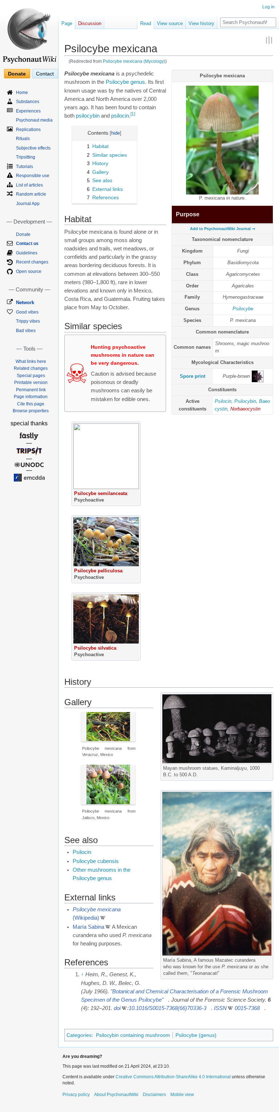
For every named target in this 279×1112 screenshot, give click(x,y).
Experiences (28, 111)
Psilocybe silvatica (95, 648)
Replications (28, 129)
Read (145, 23)
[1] (132, 113)
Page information (31, 396)
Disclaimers (154, 1094)
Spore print (192, 376)
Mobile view (182, 1094)
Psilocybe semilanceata (100, 493)
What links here (31, 361)
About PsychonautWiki (116, 1094)
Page (66, 23)
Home (22, 92)
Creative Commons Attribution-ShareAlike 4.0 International (173, 1076)
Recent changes (32, 262)
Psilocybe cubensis (96, 861)
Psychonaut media (34, 120)
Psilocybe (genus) (196, 1035)
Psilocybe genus (125, 82)
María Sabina (88, 927)
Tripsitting (25, 157)
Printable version (31, 382)
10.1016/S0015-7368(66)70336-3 (167, 1008)
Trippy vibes (28, 321)
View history (201, 23)
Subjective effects (33, 148)
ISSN (220, 1008)
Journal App (28, 203)
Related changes (31, 368)
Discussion (89, 23)
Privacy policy (76, 1094)
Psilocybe (242, 308)
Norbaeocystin (245, 409)
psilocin (120, 116)
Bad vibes (26, 330)
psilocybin (88, 116)
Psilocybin (245, 401)
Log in (268, 6)
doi (117, 1008)
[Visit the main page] (29, 32)
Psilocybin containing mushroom (133, 1035)
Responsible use (32, 175)
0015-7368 (247, 1008)
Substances (27, 101)
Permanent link (31, 389)
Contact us (27, 243)
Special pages (31, 375)
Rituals (23, 138)
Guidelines (26, 252)
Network (25, 302)
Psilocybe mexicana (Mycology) (134, 61)
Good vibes (27, 312)
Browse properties (31, 410)
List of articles (29, 185)
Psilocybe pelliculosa (98, 570)
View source (170, 23)
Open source (28, 271)
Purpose (187, 214)
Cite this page (30, 403)
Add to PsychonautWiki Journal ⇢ (222, 228)
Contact (45, 74)
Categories (79, 1035)
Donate (17, 74)
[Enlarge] (135, 492)
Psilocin (223, 401)
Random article (31, 194)
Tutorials (24, 166)
